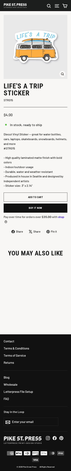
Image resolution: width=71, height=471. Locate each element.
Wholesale (10, 384)
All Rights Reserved (47, 467)
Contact (9, 341)
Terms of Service (15, 355)
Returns (9, 362)
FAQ (6, 398)
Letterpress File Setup (18, 391)
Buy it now (35, 207)
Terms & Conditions (16, 348)
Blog (6, 377)
